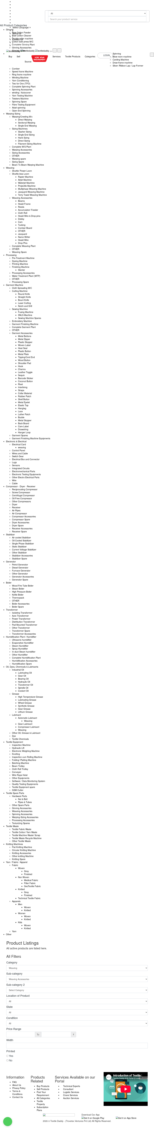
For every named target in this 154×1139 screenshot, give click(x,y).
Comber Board (25, 227)
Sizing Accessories (21, 152)
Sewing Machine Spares (29, 317)
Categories (90, 56)
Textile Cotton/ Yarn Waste (24, 832)
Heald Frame (24, 203)
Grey (26, 871)
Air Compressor (19, 513)
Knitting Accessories (21, 853)
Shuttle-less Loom (20, 173)
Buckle (21, 417)
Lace (20, 411)
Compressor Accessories (24, 516)
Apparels (16, 901)
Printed (10, 1051)
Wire (14, 480)
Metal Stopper (24, 420)
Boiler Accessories (20, 603)
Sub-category (14, 973)
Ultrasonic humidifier (21, 639)
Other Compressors (21, 501)
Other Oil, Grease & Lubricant (26, 732)
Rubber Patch (24, 396)
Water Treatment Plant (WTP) (26, 275)
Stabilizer (10, 534)
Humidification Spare (22, 663)
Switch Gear (18, 456)
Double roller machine (22, 38)
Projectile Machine (26, 185)
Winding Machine (20, 77)
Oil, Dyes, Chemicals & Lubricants (22, 666)
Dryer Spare (18, 525)
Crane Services (70, 1095)
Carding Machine (121, 59)
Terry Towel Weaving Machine (32, 194)
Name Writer (24, 236)
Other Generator (20, 573)
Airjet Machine (25, 179)
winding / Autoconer (21, 92)
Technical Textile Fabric (29, 898)
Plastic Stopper (25, 342)
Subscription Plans (42, 1109)
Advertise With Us (20, 45)
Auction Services (71, 1098)
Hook (20, 366)
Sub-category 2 (15, 984)
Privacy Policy (18, 1088)
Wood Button (24, 360)
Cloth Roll (22, 212)
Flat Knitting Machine (22, 847)
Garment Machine (14, 284)
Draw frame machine (122, 62)
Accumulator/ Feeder (28, 209)
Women (21, 913)
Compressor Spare (21, 519)
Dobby (21, 218)
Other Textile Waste (21, 841)
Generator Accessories (23, 576)
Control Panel (18, 450)
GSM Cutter (17, 790)
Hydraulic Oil (24, 681)
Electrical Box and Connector (26, 459)
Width (9, 1040)
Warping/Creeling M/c (22, 116)
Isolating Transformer (22, 612)
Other (8, 934)
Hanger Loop (24, 432)
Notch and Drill (25, 305)
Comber (16, 68)
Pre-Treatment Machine (23, 257)
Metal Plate (23, 354)
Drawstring (23, 429)
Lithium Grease (25, 711)
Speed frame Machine (22, 71)
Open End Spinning (21, 110)
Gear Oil (22, 675)
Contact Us (17, 1097)
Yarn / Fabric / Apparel (16, 862)
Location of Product (18, 995)
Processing (11, 254)
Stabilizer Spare (19, 558)
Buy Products (43, 1086)
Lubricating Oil (25, 672)
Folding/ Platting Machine (24, 759)
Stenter (21, 269)
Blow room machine (122, 56)
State (9, 1007)
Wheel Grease (25, 702)
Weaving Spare (19, 251)
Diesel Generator (20, 567)
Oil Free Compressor (22, 498)
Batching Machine (20, 762)
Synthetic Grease (26, 705)
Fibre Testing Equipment (23, 104)
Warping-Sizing (13, 113)
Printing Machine (20, 263)
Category (11, 962)
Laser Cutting (24, 302)
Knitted (21, 889)
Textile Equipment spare (23, 787)
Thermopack (18, 597)
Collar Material (25, 393)
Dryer (14, 504)
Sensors (16, 465)
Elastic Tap (23, 405)
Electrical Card (19, 444)
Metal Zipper (24, 339)
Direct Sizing (24, 140)
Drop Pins (22, 242)
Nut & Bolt (23, 799)
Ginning (9, 29)
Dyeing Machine (19, 260)
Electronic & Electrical (16, 441)
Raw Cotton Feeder (21, 32)
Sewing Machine (20, 308)
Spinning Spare (19, 101)
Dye (14, 735)
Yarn (14, 931)
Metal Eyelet (24, 402)
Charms (22, 369)
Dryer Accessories (20, 522)
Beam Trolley (18, 765)
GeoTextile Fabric (32, 886)
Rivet (20, 384)
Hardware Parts (19, 796)
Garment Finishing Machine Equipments (31, 438)
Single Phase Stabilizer (23, 543)
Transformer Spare (21, 630)
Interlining (22, 387)
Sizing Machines (20, 128)
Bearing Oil (23, 678)
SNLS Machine (25, 314)
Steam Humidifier (20, 645)
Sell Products (43, 1089)
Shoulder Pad (24, 363)
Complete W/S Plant (21, 146)
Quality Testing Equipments (25, 784)
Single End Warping (27, 125)
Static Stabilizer (19, 546)
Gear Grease (24, 708)
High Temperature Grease (30, 696)
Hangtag (22, 408)
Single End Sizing (26, 134)
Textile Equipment (14, 741)
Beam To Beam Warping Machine (28, 164)
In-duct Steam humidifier (23, 651)
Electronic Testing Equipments (26, 474)
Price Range (13, 1029)
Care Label (23, 426)
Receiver (16, 507)
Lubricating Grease (27, 699)
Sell (18, 56)
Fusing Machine (25, 311)
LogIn (106, 55)
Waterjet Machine (26, 182)
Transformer (12, 609)
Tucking (21, 224)
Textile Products (72, 56)
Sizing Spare (18, 161)
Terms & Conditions (17, 1093)
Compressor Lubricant (28, 726)
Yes (11, 1056)
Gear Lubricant (25, 723)
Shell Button (23, 399)
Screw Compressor (21, 492)
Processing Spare (20, 281)
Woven (21, 868)
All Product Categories (13, 25)
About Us (16, 1085)
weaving (22, 447)
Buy (10, 56)
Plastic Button (24, 351)
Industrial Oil (18, 669)
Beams (21, 200)
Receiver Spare (19, 531)
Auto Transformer (20, 615)
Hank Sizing (23, 137)
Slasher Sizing (25, 131)
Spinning (117, 53)
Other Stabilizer (19, 552)
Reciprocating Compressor (24, 489)
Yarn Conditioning (20, 80)
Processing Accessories (23, 272)
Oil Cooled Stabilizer (21, 540)
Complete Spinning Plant (23, 86)
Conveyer (16, 771)
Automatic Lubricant (27, 717)
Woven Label (24, 345)
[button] (7, 1121)
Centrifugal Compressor (23, 495)
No (10, 1060)
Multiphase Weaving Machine (32, 188)
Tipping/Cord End (26, 357)
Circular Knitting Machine (24, 850)
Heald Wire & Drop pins (29, 215)
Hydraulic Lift (18, 747)
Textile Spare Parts (15, 793)
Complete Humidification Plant (26, 657)
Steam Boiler (18, 588)
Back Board (23, 423)
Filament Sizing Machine (29, 143)
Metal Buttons (24, 336)
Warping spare (19, 158)
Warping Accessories (22, 149)
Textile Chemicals (20, 738)
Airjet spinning (18, 107)
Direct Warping (25, 119)
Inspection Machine (21, 744)
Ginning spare (18, 50)
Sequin (21, 375)
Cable (15, 483)
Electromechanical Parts (23, 471)
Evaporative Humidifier (23, 642)
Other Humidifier (20, 654)
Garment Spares (20, 435)
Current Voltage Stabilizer (24, 549)
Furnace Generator (21, 570)
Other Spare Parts (20, 805)
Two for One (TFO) (21, 83)
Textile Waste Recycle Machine (27, 838)
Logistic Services (71, 1092)
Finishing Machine (20, 266)
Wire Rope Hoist (20, 774)
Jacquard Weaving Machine (31, 191)
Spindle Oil (23, 687)
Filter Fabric (29, 883)
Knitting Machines (14, 844)
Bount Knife (23, 299)
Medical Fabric (31, 880)
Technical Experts (71, 1086)
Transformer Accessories (24, 633)
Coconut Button (25, 381)
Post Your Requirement (43, 1094)
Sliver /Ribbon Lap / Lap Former (128, 65)
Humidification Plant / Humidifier (21, 636)
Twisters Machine (20, 98)
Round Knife (24, 293)
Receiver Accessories (22, 528)
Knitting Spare (18, 859)
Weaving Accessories (22, 197)
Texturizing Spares (21, 823)
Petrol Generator (20, 564)
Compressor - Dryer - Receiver (20, 486)
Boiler (8, 582)
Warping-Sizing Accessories (25, 817)
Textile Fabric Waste (21, 829)
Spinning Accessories (22, 89)
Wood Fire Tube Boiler (22, 585)
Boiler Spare (18, 606)
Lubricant (16, 714)
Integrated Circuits (20, 468)
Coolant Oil (23, 690)
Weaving (10, 167)
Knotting (16, 753)
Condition (12, 1018)
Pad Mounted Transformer (24, 624)
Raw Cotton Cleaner (21, 35)
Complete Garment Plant (24, 327)
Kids (20, 922)
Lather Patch (24, 414)
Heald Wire (23, 239)
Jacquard (22, 233)
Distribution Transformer (23, 621)
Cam (20, 221)
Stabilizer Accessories (22, 555)
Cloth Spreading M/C (22, 287)
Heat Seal (22, 348)
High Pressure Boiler (22, 591)
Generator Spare (20, 579)
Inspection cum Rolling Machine (27, 756)
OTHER (15, 155)
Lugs (14, 462)
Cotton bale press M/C (22, 41)
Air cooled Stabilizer (21, 537)
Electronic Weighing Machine (26, 750)
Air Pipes (16, 510)
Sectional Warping (26, 122)
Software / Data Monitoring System (28, 780)
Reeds (21, 206)
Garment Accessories (22, 333)
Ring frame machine (21, 74)
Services (56, 56)
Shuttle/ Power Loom (22, 170)
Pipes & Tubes (25, 802)
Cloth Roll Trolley (20, 768)
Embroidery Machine (22, 321)
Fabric (15, 865)
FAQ (14, 1081)
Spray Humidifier (20, 648)
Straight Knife (24, 296)
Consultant (68, 1089)
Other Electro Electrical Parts (25, 477)
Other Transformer (21, 627)
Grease (15, 693)
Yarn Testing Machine (22, 95)
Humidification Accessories (24, 660)
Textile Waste (12, 826)
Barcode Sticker (25, 378)
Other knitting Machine (23, 856)
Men (20, 904)
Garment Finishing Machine (25, 324)
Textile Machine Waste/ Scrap (26, 835)
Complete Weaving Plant (23, 245)
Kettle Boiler (17, 594)
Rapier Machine (25, 176)
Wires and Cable (20, 453)
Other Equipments (20, 777)
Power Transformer (21, 618)
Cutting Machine (20, 290)
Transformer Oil (25, 684)
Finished (28, 874)
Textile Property (41, 1103)
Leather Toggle (25, 372)
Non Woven (23, 877)
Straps (21, 390)
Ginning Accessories (21, 47)
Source (28, 61)
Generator (11, 561)
